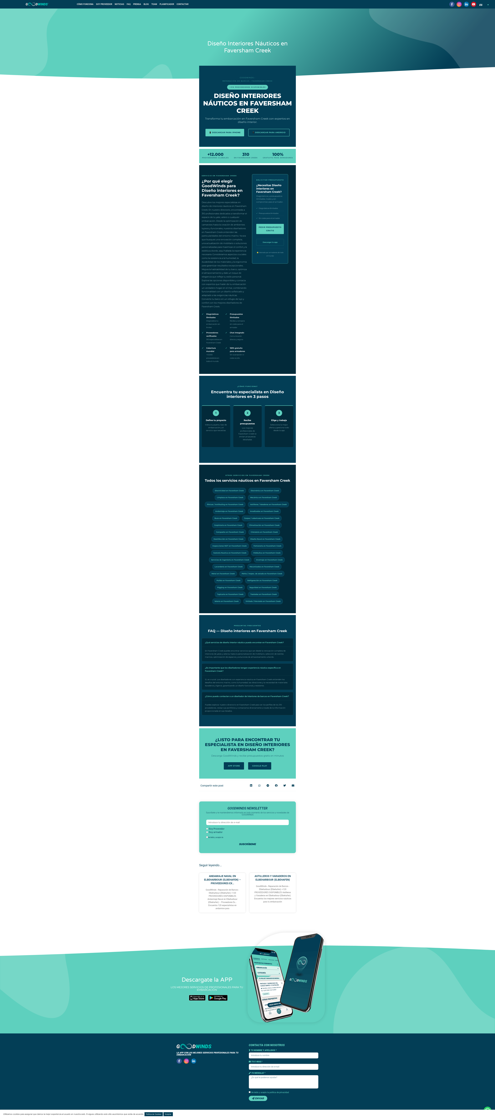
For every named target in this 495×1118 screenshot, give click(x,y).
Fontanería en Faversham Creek (267, 546)
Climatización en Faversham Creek (264, 525)
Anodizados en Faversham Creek (264, 511)
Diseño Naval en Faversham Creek (265, 539)
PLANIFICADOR (167, 4)
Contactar (182, 4)
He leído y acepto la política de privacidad (270, 1092)
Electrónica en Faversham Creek (265, 491)
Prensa (137, 4)
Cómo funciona (85, 4)
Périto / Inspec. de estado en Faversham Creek (262, 574)
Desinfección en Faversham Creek (228, 539)
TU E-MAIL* (256, 1062)
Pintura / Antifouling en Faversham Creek (225, 504)
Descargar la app (270, 242)
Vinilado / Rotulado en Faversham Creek (263, 601)
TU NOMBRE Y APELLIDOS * (263, 1050)
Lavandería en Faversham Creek (229, 567)
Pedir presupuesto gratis (270, 229)
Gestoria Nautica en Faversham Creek (229, 553)
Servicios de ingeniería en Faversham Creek (230, 560)
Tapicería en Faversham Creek (230, 594)
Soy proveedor (104, 4)
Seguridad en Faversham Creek (263, 587)
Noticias (119, 4)
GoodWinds (247, 78)
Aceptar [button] (168, 1114)
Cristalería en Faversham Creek (264, 532)
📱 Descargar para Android (269, 132)
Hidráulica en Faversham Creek (266, 553)
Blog (146, 4)
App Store (234, 766)
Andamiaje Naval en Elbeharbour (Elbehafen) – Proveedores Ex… (222, 880)
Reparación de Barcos (236, 81)
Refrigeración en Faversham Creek (262, 580)
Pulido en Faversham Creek (228, 580)
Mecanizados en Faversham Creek (264, 567)
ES (480, 4)
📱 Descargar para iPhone (225, 132)
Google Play (259, 766)
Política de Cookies (153, 1114)
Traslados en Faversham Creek (263, 594)
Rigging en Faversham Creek (229, 587)
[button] (251, 785)
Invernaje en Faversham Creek (269, 560)
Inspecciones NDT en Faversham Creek (229, 546)
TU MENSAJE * (258, 1073)
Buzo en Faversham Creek (225, 518)
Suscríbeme (247, 844)
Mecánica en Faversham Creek (263, 497)
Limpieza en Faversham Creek (230, 497)
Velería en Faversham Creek (226, 601)
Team (154, 4)
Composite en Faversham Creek (230, 532)
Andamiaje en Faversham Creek (229, 511)
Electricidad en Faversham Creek (229, 491)
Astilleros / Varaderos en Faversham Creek (268, 504)
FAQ (129, 4)
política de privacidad (232, 837)
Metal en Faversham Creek (223, 574)
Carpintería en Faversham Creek (228, 525)
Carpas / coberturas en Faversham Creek (261, 518)
